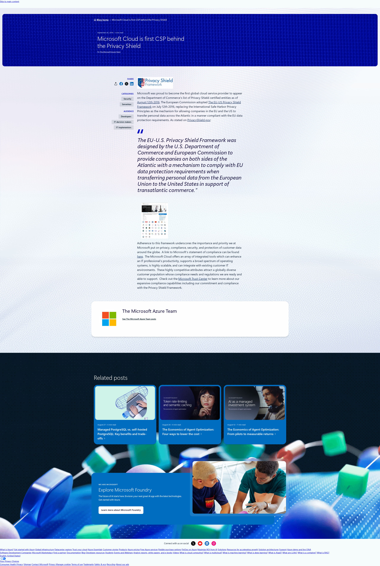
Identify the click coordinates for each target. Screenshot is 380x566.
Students (109, 552)
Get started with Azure (24, 549)
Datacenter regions (63, 549)
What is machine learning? (235, 552)
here (140, 256)
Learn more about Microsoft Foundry (121, 510)
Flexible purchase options (169, 549)
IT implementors (123, 127)
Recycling (111, 564)
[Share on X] (126, 83)
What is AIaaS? (275, 552)
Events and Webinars (123, 552)
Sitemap (27, 564)
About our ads (122, 564)
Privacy (52, 564)
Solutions (222, 549)
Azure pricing (134, 549)
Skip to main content (9, 1)
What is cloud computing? (192, 552)
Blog (83, 552)
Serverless (126, 104)
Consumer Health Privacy (11, 564)
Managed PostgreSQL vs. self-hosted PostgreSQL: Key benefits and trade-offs (122, 434)
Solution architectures (269, 549)
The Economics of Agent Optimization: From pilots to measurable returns (253, 432)
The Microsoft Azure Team (110, 52)
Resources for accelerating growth (242, 549)
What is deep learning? (257, 552)
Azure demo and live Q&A (299, 549)
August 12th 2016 (148, 102)
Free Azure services (149, 549)
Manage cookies (63, 564)
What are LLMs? (289, 552)
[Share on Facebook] (121, 83)
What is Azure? (7, 549)
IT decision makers (122, 122)
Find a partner (59, 552)
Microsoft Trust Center (192, 279)
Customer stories (110, 549)
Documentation (74, 552)
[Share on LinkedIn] (132, 83)
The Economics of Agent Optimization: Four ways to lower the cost (188, 432)
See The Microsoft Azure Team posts (139, 319)
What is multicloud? (213, 552)
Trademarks (88, 564)
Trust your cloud (79, 549)
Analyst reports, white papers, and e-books (152, 552)
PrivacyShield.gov (198, 120)
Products (123, 549)
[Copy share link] (116, 83)
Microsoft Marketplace (42, 552)
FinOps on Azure (189, 549)
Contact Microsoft (40, 564)
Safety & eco (100, 564)
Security (127, 99)
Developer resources (95, 552)
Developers (126, 116)
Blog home (103, 19)
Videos (176, 552)
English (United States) (10, 556)
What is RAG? (323, 552)
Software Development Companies (15, 552)
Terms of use (77, 564)
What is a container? (307, 552)
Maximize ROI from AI (207, 549)
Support (283, 549)
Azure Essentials (95, 549)
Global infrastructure (44, 549)
